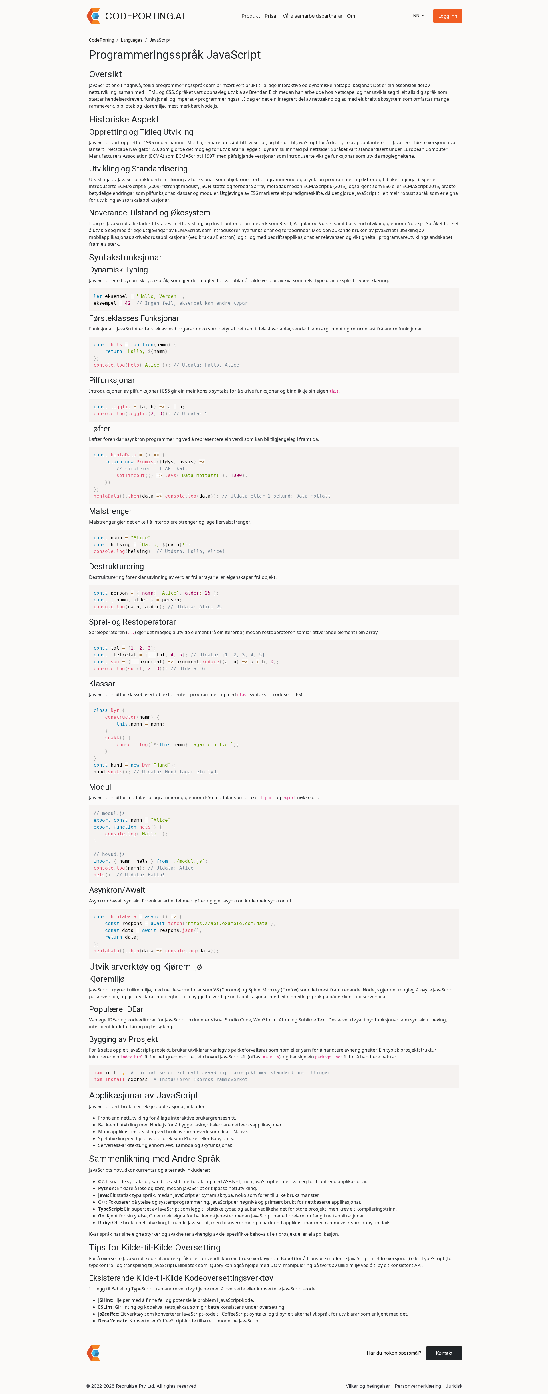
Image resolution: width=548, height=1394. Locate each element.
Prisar (271, 16)
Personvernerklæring (418, 1386)
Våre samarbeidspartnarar (312, 16)
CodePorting (101, 40)
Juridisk (454, 1386)
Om (351, 16)
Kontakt (444, 1353)
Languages (132, 40)
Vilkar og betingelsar (368, 1386)
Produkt (250, 16)
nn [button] (416, 16)
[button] (447, 16)
